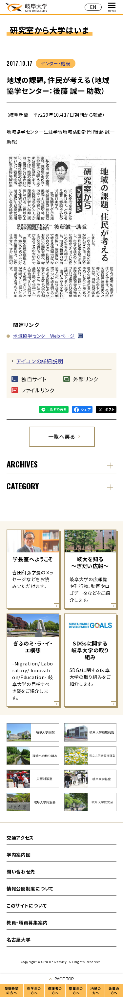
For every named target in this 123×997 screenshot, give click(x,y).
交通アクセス (20, 837)
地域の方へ (95, 990)
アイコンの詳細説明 (39, 361)
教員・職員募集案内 (27, 922)
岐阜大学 (26, 7)
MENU (112, 11)
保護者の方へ (55, 990)
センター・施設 (56, 63)
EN (93, 7)
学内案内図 (19, 854)
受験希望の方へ (12, 990)
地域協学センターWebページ (44, 336)
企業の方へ (114, 990)
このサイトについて (27, 905)
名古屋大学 (19, 939)
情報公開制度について (30, 888)
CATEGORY (23, 486)
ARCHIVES (22, 464)
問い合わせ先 (21, 871)
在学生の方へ (34, 990)
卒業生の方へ (76, 990)
